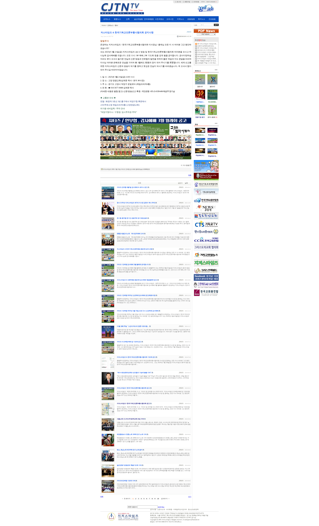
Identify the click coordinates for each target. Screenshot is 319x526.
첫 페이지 (127, 498)
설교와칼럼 (138, 19)
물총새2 (212, 86)
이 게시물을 (185, 165)
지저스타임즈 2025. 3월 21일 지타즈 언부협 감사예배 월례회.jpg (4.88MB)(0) (126, 169)
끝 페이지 (164, 498)
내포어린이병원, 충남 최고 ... (207, 54)
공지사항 (153, 509)
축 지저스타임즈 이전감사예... (207, 44)
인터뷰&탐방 (149, 19)
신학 (128, 19)
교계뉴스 (106, 19)
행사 (116, 25)
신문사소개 (161, 509)
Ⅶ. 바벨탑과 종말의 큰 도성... (207, 61)
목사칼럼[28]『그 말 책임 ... (207, 56)
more (216, 69)
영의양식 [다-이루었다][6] (206, 50)
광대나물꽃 (211, 117)
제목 (195, 25)
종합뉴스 (117, 19)
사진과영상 (159, 19)
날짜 (186, 183)
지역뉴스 (180, 19)
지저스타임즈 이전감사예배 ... (207, 52)
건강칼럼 (212, 19)
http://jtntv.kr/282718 (107, 36)
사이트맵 (169, 509)
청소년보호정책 (193, 509)
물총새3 (200, 86)
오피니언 (169, 19)
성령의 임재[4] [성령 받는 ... (207, 46)
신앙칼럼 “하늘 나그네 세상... (207, 63)
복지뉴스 (201, 19)
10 (158, 499)
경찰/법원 (191, 19)
